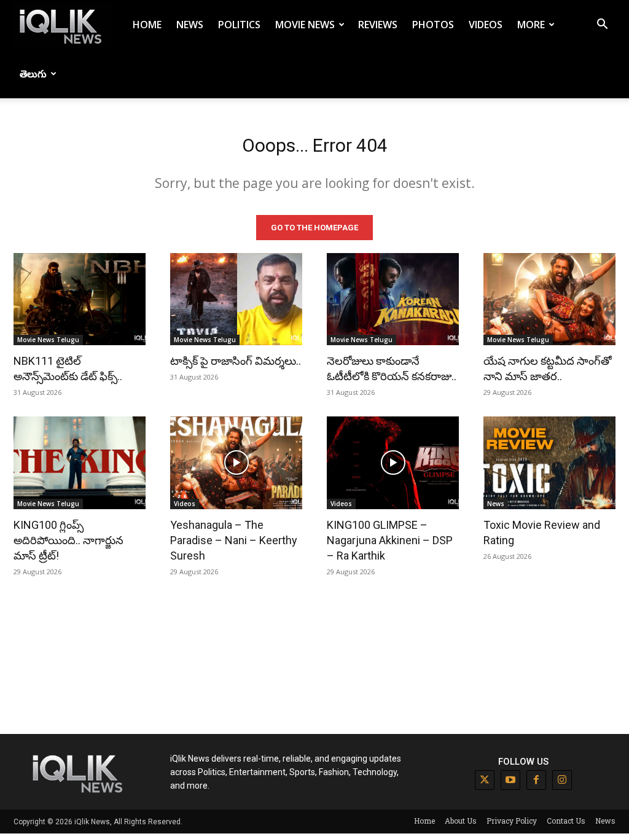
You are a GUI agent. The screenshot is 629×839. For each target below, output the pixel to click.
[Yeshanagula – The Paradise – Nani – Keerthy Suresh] (236, 462)
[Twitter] (484, 780)
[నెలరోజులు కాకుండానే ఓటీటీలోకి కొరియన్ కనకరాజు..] (393, 299)
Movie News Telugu (48, 339)
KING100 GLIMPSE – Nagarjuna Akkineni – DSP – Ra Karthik (390, 540)
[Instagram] (562, 780)
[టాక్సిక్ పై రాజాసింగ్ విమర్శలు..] (236, 299)
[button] (602, 25)
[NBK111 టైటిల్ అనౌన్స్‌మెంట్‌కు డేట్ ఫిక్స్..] (80, 299)
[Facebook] (536, 780)
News (189, 24)
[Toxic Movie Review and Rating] (549, 462)
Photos (433, 24)
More (531, 24)
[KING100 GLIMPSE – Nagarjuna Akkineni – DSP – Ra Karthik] (393, 462)
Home (147, 24)
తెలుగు (33, 73)
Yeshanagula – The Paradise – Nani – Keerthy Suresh (233, 540)
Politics (239, 24)
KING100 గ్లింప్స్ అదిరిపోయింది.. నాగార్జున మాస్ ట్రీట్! (68, 540)
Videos (485, 24)
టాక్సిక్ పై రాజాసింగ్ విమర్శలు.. (235, 360)
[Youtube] (510, 780)
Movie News (305, 24)
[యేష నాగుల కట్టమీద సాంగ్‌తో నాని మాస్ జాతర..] (549, 299)
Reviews (377, 24)
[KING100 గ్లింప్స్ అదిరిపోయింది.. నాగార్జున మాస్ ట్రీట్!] (80, 462)
